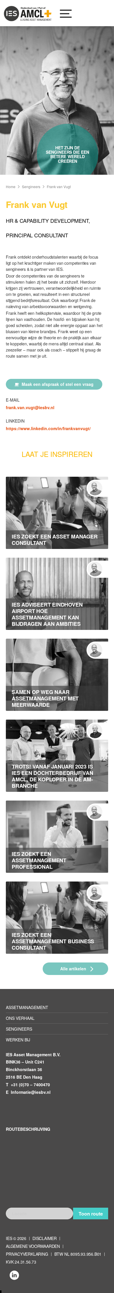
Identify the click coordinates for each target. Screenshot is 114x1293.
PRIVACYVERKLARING (27, 1254)
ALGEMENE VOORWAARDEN (33, 1246)
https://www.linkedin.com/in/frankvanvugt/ (48, 428)
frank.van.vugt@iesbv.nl (30, 407)
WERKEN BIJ (18, 1040)
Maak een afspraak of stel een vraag (57, 384)
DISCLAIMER (44, 1238)
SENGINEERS (19, 1029)
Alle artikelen (73, 968)
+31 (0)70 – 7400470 (30, 1084)
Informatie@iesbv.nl (31, 1092)
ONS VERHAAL (20, 1018)
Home (10, 186)
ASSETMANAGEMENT (27, 1007)
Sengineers (31, 186)
